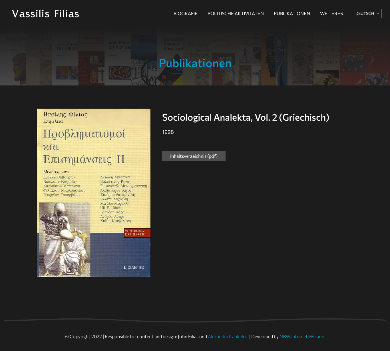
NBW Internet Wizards (302, 336)
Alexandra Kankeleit (228, 336)
